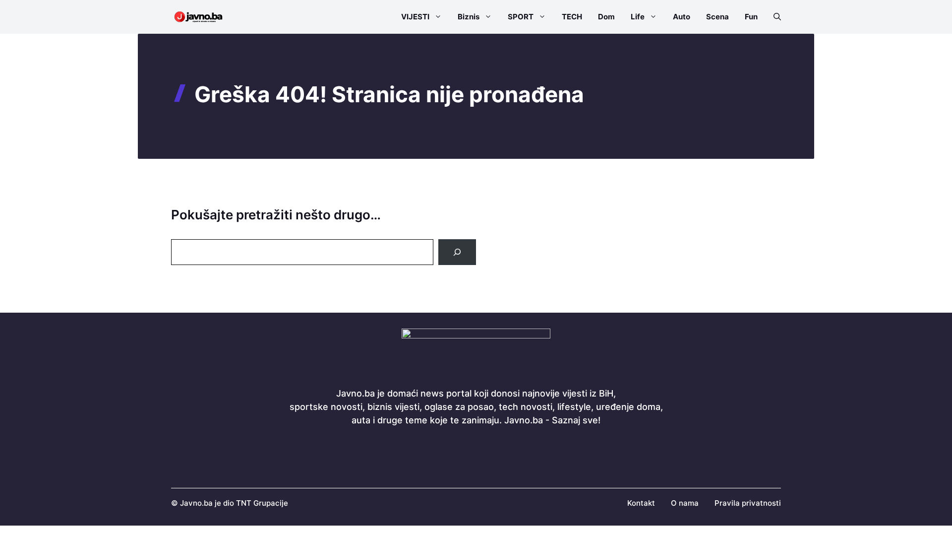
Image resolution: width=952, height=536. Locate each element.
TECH (572, 16)
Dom (606, 16)
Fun (751, 16)
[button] (773, 17)
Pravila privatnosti (747, 503)
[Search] (457, 252)
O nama (685, 503)
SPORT (521, 16)
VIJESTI (415, 16)
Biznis (468, 16)
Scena (717, 16)
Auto (681, 16)
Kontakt (641, 503)
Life (638, 16)
